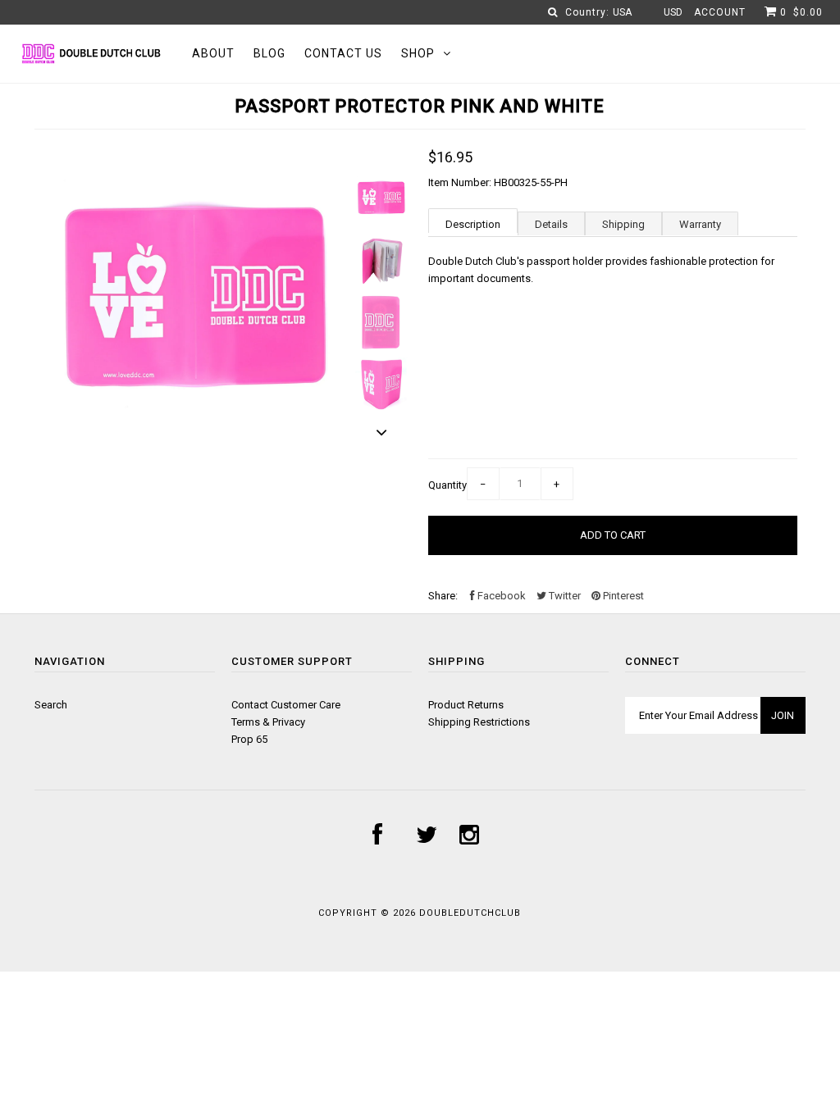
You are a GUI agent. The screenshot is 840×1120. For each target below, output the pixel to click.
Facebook (500, 596)
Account (720, 12)
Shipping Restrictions (479, 722)
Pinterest (622, 596)
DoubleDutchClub (470, 913)
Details (551, 224)
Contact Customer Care (285, 705)
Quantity (447, 485)
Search (50, 705)
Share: (443, 596)
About (213, 53)
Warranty (700, 224)
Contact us (343, 53)
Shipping (623, 224)
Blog (269, 53)
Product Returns (466, 705)
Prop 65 (249, 739)
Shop (418, 53)
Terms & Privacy (268, 722)
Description (472, 224)
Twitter (563, 596)
